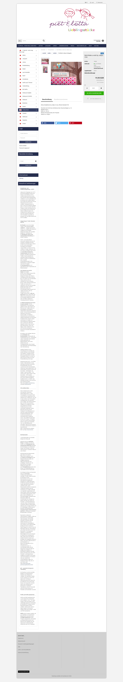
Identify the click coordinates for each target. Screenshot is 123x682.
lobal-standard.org (30, 382)
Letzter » (55, 53)
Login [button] (92, 2)
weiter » (49, 53)
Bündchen (24, 103)
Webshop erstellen (56, 676)
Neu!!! (90, 45)
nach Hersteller (81, 45)
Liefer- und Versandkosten (24, 649)
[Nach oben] (118, 679)
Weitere (96, 45)
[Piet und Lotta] (61, 20)
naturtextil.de (28, 384)
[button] (86, 2)
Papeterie (24, 120)
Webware (24, 99)
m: (85, 85)
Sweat (24, 106)
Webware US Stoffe (27, 96)
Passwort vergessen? (24, 148)
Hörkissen (24, 116)
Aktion (41, 45)
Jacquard (48, 45)
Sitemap (21, 178)
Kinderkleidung (63, 45)
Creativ (24, 123)
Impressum (20, 638)
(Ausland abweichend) (98, 68)
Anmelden (28, 142)
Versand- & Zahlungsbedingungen (26, 644)
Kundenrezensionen (61, 99)
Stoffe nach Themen (27, 82)
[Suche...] (43, 40)
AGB (19, 646)
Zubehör (24, 113)
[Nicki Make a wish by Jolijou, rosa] (66, 73)
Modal (72, 45)
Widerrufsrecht (21, 641)
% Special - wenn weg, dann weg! (27, 45)
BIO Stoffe (25, 89)
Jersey (55, 45)
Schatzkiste (25, 79)
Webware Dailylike (26, 92)
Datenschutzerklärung (23, 652)
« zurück (44, 53)
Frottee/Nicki (25, 110)
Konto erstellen (22, 145)
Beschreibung (47, 99)
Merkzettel (99, 2)
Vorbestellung (25, 86)
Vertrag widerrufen (24, 671)
